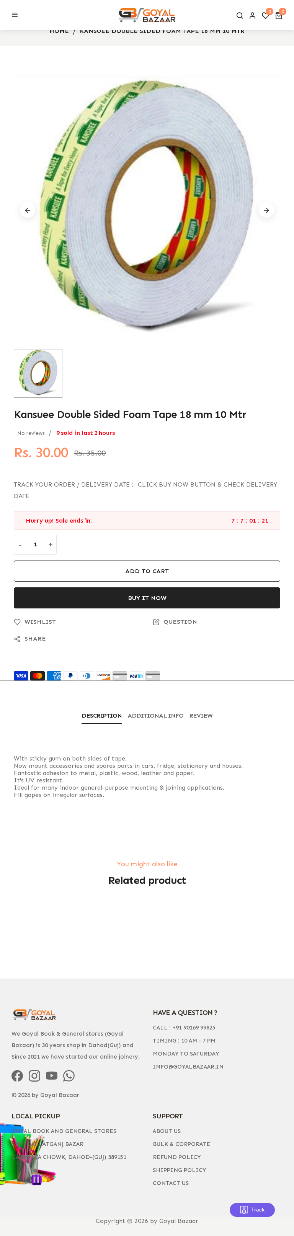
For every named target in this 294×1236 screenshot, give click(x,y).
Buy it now (147, 598)
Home (59, 30)
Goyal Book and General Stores (63, 1131)
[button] (279, 15)
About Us (167, 1131)
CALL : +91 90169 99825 (184, 1027)
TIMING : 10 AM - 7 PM (184, 1040)
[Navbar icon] (14, 15)
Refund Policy (177, 1157)
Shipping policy (179, 1170)
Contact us (171, 1183)
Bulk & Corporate (181, 1144)
